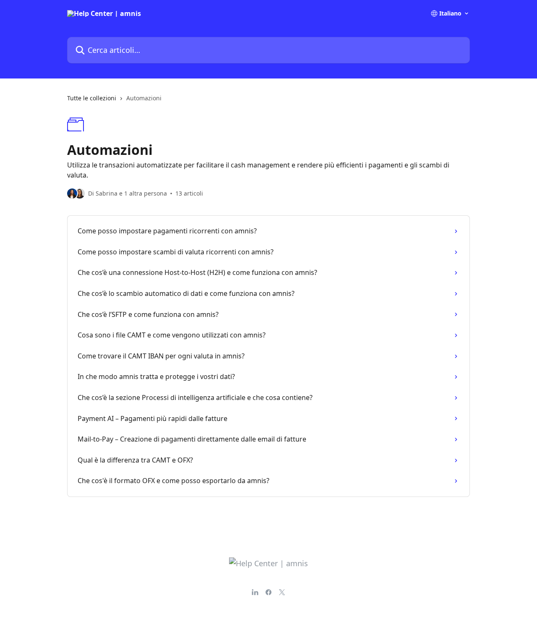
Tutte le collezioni (91, 98)
